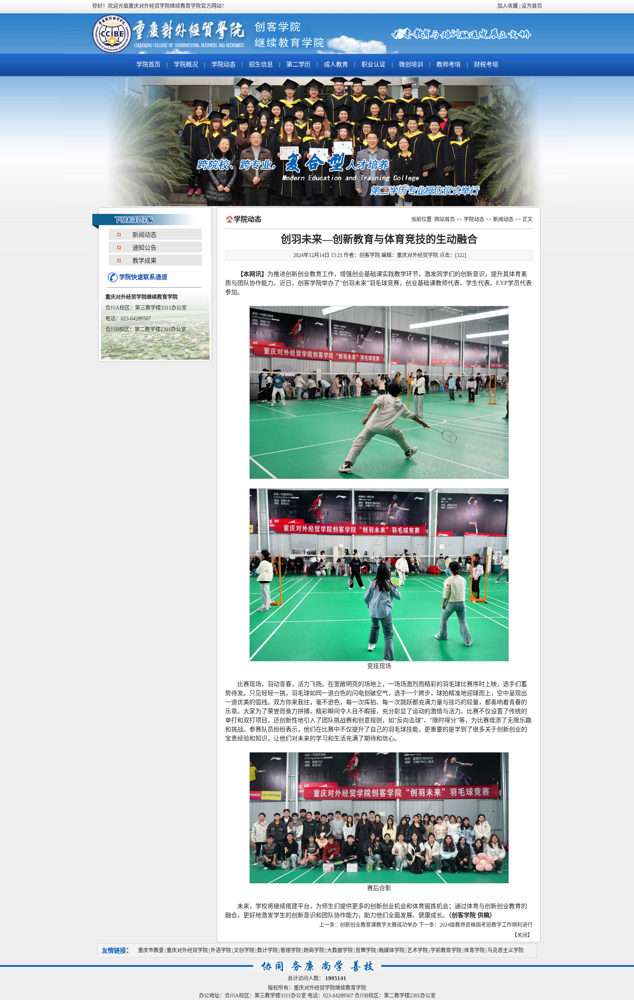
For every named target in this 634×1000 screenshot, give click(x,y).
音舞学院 (365, 950)
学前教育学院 (445, 950)
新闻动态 (144, 235)
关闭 (522, 935)
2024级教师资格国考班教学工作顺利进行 (486, 925)
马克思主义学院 (505, 950)
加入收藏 (507, 6)
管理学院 (290, 950)
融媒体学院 (392, 950)
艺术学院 (417, 950)
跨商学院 (314, 950)
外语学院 (220, 950)
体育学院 (474, 950)
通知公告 (144, 248)
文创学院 (244, 950)
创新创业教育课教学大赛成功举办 (378, 925)
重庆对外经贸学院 (187, 950)
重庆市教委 (151, 950)
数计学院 (267, 950)
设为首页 (531, 6)
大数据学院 (340, 950)
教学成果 (144, 260)
